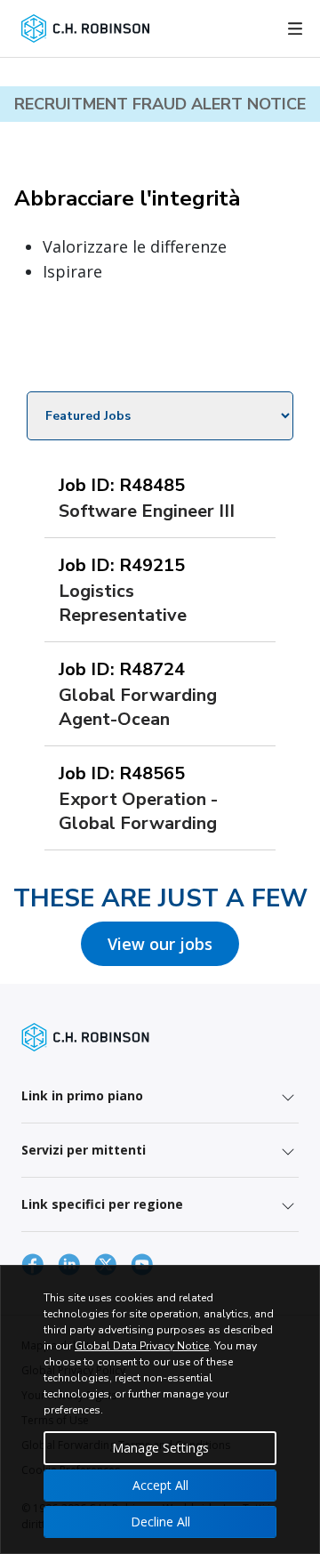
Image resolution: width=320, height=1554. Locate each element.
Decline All (160, 1521)
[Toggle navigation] (295, 28)
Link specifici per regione (102, 1204)
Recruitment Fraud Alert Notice (160, 104)
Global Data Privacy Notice (142, 1346)
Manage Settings (160, 1447)
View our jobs (160, 943)
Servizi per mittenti (83, 1149)
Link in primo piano (82, 1095)
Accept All (160, 1485)
